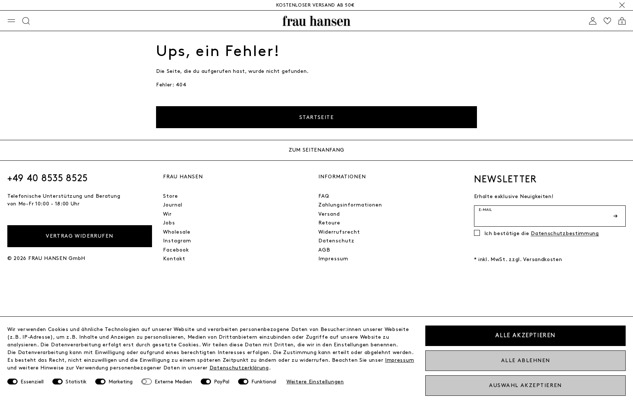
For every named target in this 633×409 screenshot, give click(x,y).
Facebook (176, 250)
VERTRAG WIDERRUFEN (79, 236)
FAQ (323, 196)
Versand (329, 214)
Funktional (263, 381)
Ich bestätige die (541, 233)
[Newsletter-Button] (616, 216)
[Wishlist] (607, 21)
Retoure (329, 222)
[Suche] (26, 21)
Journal (172, 204)
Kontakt (174, 258)
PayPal (221, 381)
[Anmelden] (592, 21)
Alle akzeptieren (525, 335)
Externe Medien (173, 381)
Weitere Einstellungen (315, 381)
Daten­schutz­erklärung (239, 367)
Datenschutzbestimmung (565, 233)
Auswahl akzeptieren (525, 385)
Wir (167, 214)
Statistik (76, 381)
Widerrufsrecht (339, 232)
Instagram (177, 240)
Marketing (120, 381)
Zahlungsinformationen (350, 204)
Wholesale (176, 232)
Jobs (169, 222)
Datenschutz (336, 240)
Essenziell (32, 381)
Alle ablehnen (525, 360)
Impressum (333, 258)
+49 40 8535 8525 (47, 178)
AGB (324, 250)
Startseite (316, 117)
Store (170, 196)
